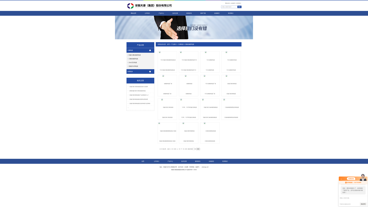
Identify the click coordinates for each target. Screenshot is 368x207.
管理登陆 (191, 167)
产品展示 (174, 44)
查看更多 (130, 71)
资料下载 (203, 13)
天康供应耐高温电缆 (210, 141)
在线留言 (233, 3)
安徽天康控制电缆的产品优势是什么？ (139, 95)
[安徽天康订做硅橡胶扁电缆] (210, 107)
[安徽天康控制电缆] (231, 83)
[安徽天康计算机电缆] (167, 107)
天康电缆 (130, 50)
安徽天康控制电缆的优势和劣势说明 (138, 99)
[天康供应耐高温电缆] (210, 131)
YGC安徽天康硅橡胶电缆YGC (188, 70)
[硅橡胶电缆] (188, 83)
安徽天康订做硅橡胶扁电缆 (210, 117)
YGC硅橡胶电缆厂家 (210, 93)
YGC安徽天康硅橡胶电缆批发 (167, 70)
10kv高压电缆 (133, 62)
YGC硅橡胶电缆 (210, 70)
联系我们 (239, 3)
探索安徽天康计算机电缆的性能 (137, 91)
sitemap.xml (205, 167)
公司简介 (147, 13)
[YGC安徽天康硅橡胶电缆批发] (167, 60)
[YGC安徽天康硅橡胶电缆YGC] (188, 60)
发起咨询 (363, 204)
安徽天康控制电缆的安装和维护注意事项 (139, 103)
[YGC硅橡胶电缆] (210, 60)
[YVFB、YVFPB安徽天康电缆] (188, 107)
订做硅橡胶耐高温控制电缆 (231, 117)
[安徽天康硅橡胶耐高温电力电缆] (167, 131)
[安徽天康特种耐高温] (189, 131)
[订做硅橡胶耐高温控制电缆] (231, 107)
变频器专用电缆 (133, 66)
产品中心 (161, 13)
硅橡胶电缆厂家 (167, 93)
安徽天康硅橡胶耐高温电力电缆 (167, 141)
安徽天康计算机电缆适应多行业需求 (138, 86)
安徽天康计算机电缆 (167, 117)
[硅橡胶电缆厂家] (167, 83)
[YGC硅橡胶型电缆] (231, 60)
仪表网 (186, 167)
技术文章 (175, 13)
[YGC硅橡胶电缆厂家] (210, 83)
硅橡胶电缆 (188, 93)
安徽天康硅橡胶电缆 (135, 55)
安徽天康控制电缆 (231, 93)
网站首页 (227, 3)
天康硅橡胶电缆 (133, 59)
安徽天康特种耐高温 (188, 141)
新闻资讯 (189, 13)
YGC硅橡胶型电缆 (231, 70)
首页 (168, 44)
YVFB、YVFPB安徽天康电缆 (188, 117)
